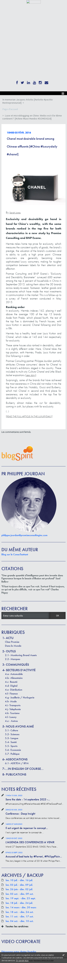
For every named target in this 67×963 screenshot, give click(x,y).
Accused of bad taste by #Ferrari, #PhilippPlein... (34, 856)
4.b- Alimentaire (14, 678)
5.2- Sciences (12, 734)
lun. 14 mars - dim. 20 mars (21, 907)
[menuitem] (33, 101)
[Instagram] (40, 82)
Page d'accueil (10, 109)
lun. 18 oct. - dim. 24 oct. (20, 912)
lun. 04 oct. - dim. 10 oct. (20, 921)
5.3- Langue (11, 738)
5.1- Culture (11, 730)
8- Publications (14, 774)
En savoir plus (22, 960)
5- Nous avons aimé (18, 726)
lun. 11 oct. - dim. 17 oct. (20, 916)
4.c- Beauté (11, 682)
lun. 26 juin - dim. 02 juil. (19, 889)
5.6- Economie (13, 750)
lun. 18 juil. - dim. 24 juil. (19, 903)
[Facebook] (17, 82)
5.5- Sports (11, 746)
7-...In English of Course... (23, 769)
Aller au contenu (9, 6)
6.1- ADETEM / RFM (17, 763)
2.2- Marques (12, 659)
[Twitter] (22, 82)
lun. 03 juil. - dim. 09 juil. (19, 884)
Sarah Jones (15, 212)
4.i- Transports (12, 705)
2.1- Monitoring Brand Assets (21, 655)
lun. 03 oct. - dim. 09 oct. (20, 893)
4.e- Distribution (13, 689)
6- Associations (15, 759)
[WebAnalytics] (33, 1)
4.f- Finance (11, 693)
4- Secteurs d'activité (19, 670)
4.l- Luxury (10, 717)
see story (30, 375)
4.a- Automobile (14, 674)
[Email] (46, 82)
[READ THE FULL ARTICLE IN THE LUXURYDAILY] (29, 416)
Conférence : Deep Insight (20, 813)
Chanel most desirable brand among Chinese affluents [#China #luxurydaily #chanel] (32, 146)
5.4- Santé (11, 742)
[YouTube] (34, 82)
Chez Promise (12, 642)
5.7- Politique (12, 754)
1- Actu (8, 638)
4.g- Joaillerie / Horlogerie (19, 697)
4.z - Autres (11, 721)
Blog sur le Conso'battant (14, 554)
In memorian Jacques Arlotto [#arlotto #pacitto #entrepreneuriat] (27, 101)
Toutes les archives (17, 926)
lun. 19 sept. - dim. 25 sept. (21, 898)
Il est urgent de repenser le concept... (27, 828)
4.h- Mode (11, 701)
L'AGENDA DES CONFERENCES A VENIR (30, 842)
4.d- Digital (11, 686)
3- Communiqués (15, 664)
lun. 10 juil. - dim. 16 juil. (19, 880)
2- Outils (9, 651)
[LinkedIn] (28, 82)
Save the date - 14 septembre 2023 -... (28, 799)
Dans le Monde (13, 646)
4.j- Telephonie (13, 709)
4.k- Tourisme (12, 713)
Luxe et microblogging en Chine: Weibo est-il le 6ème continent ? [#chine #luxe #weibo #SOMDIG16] (32, 117)
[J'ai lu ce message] (63, 954)
